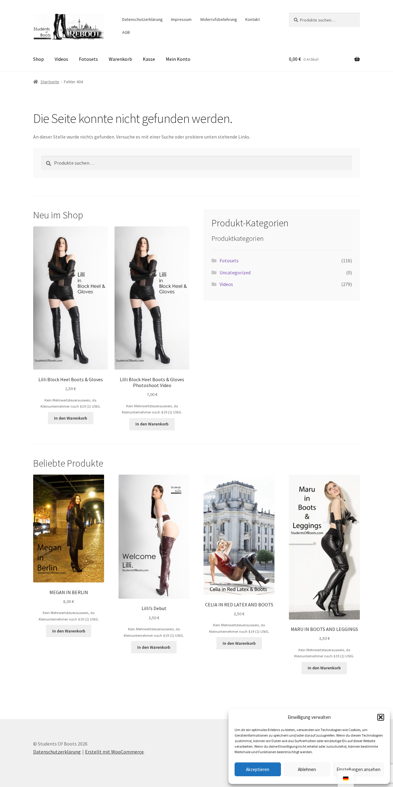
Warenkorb (120, 59)
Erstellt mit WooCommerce (114, 752)
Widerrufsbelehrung (218, 19)
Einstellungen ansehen (358, 769)
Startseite (50, 81)
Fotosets (88, 59)
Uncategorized (235, 272)
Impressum (181, 19)
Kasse (149, 59)
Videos (61, 59)
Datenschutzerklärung (142, 19)
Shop (38, 59)
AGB (126, 32)
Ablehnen (307, 769)
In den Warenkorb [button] (70, 418)
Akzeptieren (257, 769)
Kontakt (252, 19)
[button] (381, 717)
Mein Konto (178, 59)
